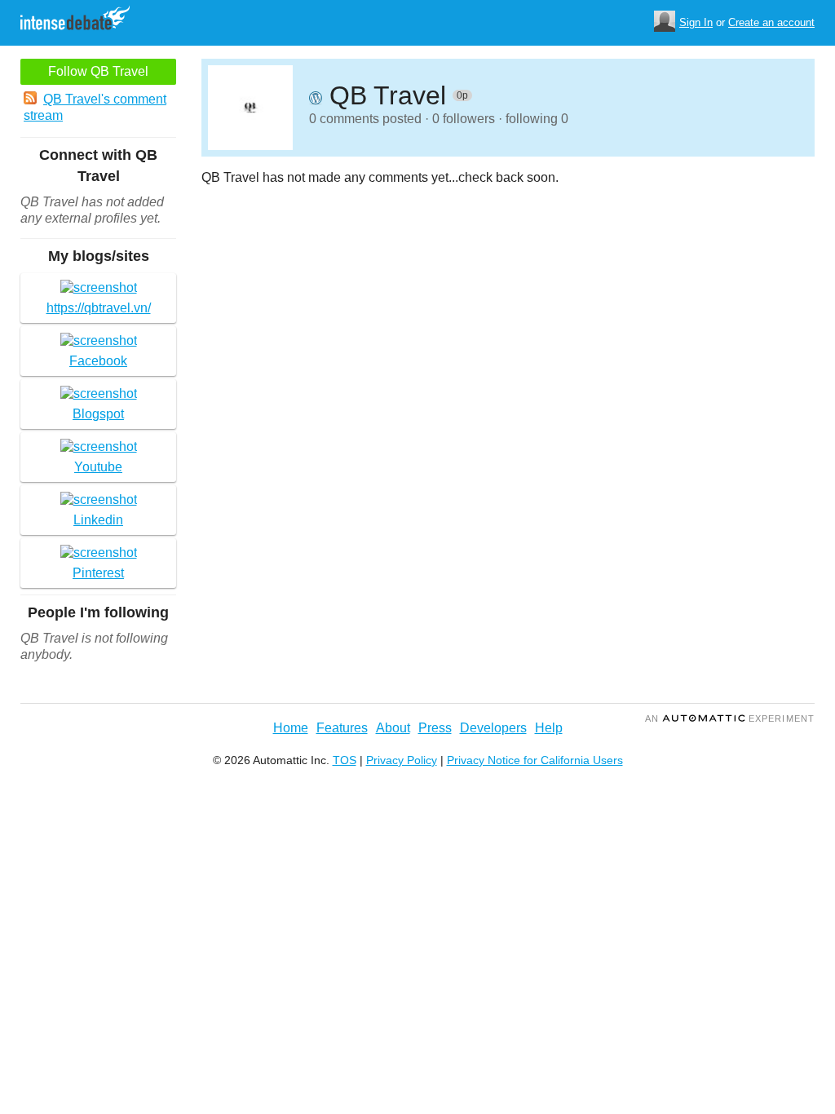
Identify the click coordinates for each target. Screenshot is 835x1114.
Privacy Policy (401, 760)
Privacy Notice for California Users (535, 760)
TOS (344, 760)
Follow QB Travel (98, 71)
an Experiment (730, 718)
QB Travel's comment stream (95, 107)
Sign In (696, 22)
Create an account (771, 22)
